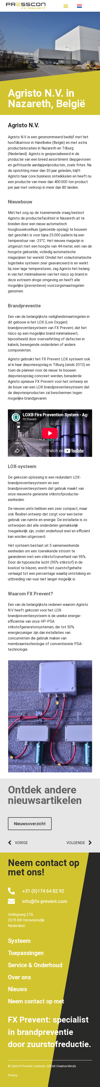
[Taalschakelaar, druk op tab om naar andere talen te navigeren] (84, 6)
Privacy (12, 1075)
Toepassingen (26, 953)
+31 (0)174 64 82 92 (43, 891)
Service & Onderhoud (35, 965)
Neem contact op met (36, 1001)
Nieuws (17, 989)
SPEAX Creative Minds (61, 1066)
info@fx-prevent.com (44, 901)
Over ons (19, 977)
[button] (66, 6)
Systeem (19, 941)
